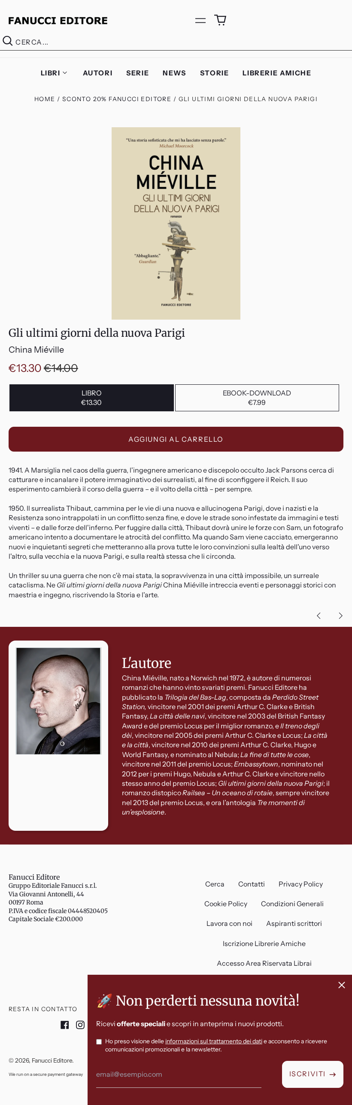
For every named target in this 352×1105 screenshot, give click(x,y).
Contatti (251, 884)
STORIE (214, 73)
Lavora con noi (229, 923)
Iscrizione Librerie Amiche (264, 943)
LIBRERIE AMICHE (277, 73)
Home (44, 99)
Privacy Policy (301, 884)
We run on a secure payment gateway (46, 1074)
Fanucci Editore (34, 877)
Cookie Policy (225, 903)
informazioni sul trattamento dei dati (213, 1041)
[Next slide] (341, 616)
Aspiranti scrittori (294, 923)
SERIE (137, 73)
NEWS (174, 73)
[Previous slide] (318, 616)
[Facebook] (65, 1025)
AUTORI (98, 73)
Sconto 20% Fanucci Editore (116, 99)
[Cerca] (7, 42)
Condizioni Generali (292, 903)
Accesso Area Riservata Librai (264, 963)
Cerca (215, 884)
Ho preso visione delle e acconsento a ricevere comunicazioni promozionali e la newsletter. (216, 1045)
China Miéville (36, 349)
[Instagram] (80, 1025)
